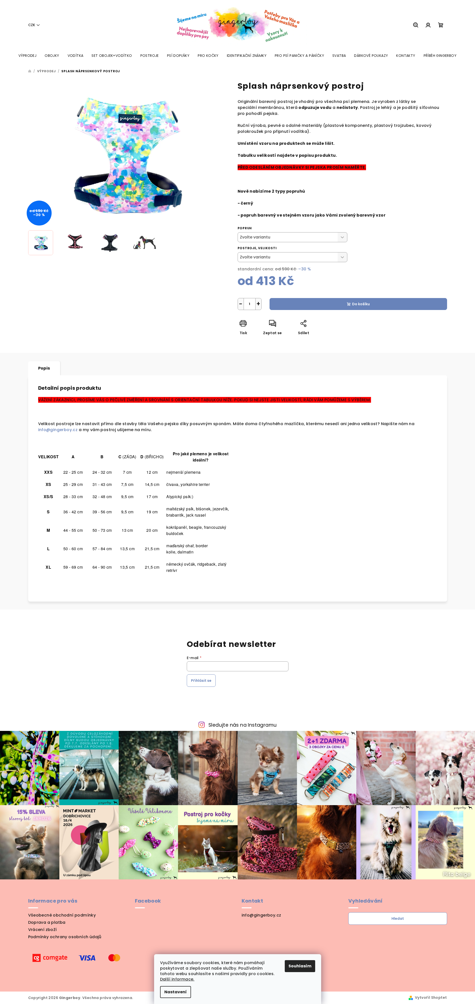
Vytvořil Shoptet (431, 997)
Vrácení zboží (42, 929)
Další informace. (177, 979)
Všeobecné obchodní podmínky (62, 915)
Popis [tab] (44, 368)
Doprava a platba (47, 922)
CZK (31, 24)
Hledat (397, 918)
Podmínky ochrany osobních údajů (64, 937)
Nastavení (175, 992)
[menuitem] (27, 55)
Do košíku (361, 304)
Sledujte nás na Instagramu (242, 725)
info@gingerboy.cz (58, 430)
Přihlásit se (201, 680)
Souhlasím (299, 966)
